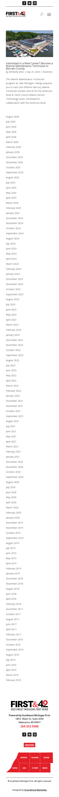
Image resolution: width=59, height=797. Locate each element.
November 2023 (14, 284)
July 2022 (10, 365)
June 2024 (11, 248)
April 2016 (11, 669)
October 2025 (13, 167)
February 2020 (13, 512)
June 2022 (11, 370)
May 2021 (11, 436)
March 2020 (12, 507)
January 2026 (13, 152)
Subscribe (29, 745)
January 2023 (13, 334)
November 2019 (14, 527)
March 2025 (12, 202)
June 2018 (11, 593)
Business (47, 71)
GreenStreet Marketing (35, 790)
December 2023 (14, 279)
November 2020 (14, 466)
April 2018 (11, 598)
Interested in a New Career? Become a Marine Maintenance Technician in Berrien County (29, 65)
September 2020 (14, 477)
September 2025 (14, 172)
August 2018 (12, 588)
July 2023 (10, 304)
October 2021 (13, 411)
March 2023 (12, 324)
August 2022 (12, 360)
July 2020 (10, 487)
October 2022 (13, 350)
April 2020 (11, 502)
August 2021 (12, 421)
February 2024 (13, 269)
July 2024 (10, 243)
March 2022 (12, 385)
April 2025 (11, 197)
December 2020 (14, 461)
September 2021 (14, 416)
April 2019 (11, 563)
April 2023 (11, 319)
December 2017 (14, 609)
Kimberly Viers (16, 71)
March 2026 (12, 142)
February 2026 (13, 147)
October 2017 (13, 614)
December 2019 (14, 522)
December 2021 (14, 400)
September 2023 (14, 294)
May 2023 (11, 314)
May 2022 (11, 375)
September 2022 (14, 355)
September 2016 (14, 649)
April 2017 (11, 629)
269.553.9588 (29, 726)
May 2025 (11, 192)
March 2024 (12, 263)
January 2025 (13, 213)
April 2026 (11, 136)
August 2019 (12, 543)
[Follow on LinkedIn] (29, 3)
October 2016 (13, 644)
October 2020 (13, 471)
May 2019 (11, 558)
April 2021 (11, 441)
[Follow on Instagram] (35, 3)
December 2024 (14, 218)
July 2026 (10, 121)
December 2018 (14, 578)
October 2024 (13, 228)
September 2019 (14, 538)
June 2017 (11, 624)
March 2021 (12, 446)
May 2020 (11, 497)
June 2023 (11, 309)
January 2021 (13, 456)
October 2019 (13, 532)
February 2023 (13, 329)
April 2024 (11, 258)
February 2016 (13, 680)
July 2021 (10, 426)
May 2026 (11, 131)
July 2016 (10, 659)
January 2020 (13, 517)
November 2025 (14, 162)
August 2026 (12, 116)
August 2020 (12, 482)
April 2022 (11, 380)
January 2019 (13, 573)
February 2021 (13, 451)
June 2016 (11, 664)
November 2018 (14, 583)
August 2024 (12, 238)
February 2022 (13, 390)
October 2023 (13, 289)
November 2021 (14, 405)
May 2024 (11, 253)
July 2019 (10, 548)
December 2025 (14, 157)
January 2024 (13, 273)
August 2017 (12, 619)
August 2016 (12, 654)
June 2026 (11, 126)
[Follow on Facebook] (24, 3)
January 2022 (13, 395)
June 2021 (11, 431)
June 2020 (11, 492)
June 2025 (11, 187)
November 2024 (14, 223)
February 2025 (13, 208)
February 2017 (13, 634)
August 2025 (12, 177)
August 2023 (12, 299)
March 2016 (12, 675)
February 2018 (13, 603)
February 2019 (13, 568)
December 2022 (14, 340)
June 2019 (11, 553)
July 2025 (10, 182)
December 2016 (14, 639)
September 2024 (14, 233)
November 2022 (14, 344)
